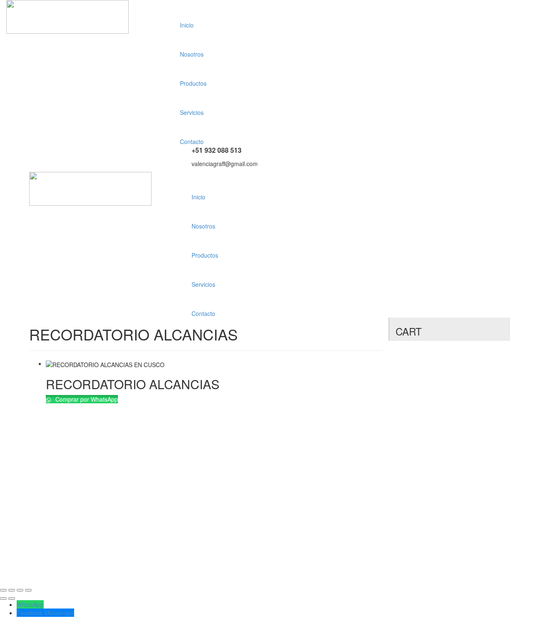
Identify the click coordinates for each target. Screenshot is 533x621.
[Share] (11, 590)
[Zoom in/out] (28, 590)
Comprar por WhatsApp (86, 399)
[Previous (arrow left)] (3, 598)
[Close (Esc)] (3, 590)
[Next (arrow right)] (11, 598)
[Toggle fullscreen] (20, 590)
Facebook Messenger (45, 613)
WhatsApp (30, 604)
